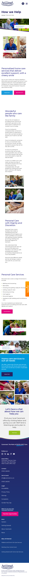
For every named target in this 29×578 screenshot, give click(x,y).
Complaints (4, 499)
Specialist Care (19, 92)
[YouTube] (14, 454)
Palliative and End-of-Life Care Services (11, 542)
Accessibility (4, 488)
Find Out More (7, 311)
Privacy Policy (5, 492)
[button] (27, 289)
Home (3, 15)
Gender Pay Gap (6, 502)
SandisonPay (12, 575)
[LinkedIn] (8, 454)
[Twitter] (5, 454)
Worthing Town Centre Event (9, 547)
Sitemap (3, 495)
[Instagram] (2, 454)
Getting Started (6, 525)
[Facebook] (11, 454)
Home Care (7, 92)
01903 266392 (5, 471)
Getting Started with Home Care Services (12, 552)
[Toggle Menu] (27, 4)
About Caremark (6, 529)
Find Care (14, 432)
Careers (3, 522)
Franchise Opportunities (10, 514)
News (3, 532)
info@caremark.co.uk (7, 478)
